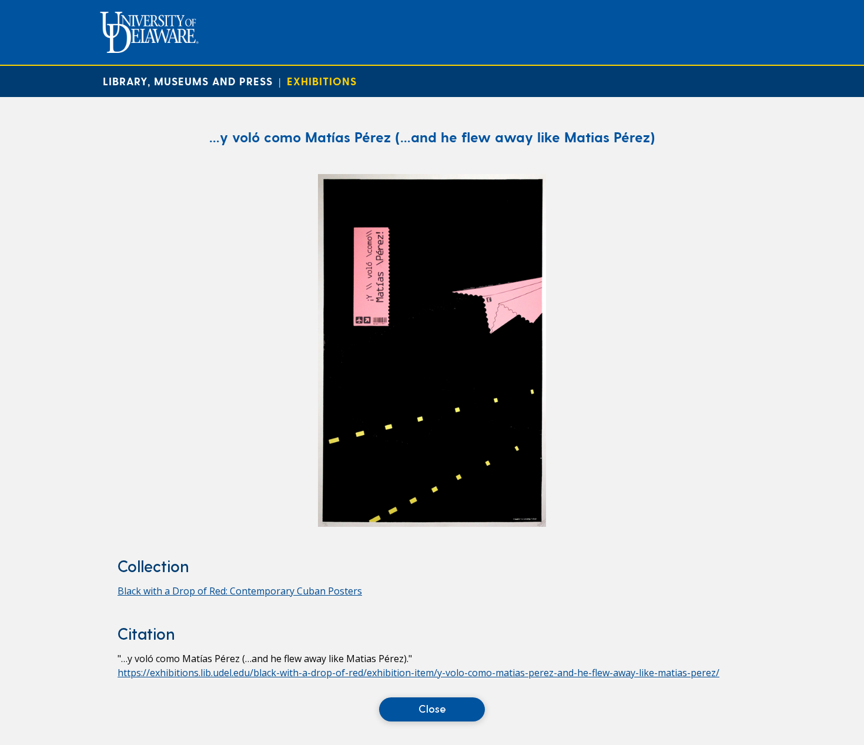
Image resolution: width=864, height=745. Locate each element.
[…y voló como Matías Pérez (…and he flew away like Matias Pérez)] (432, 523)
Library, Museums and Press (188, 81)
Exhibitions (322, 81)
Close (432, 708)
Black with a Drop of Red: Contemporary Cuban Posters (240, 590)
